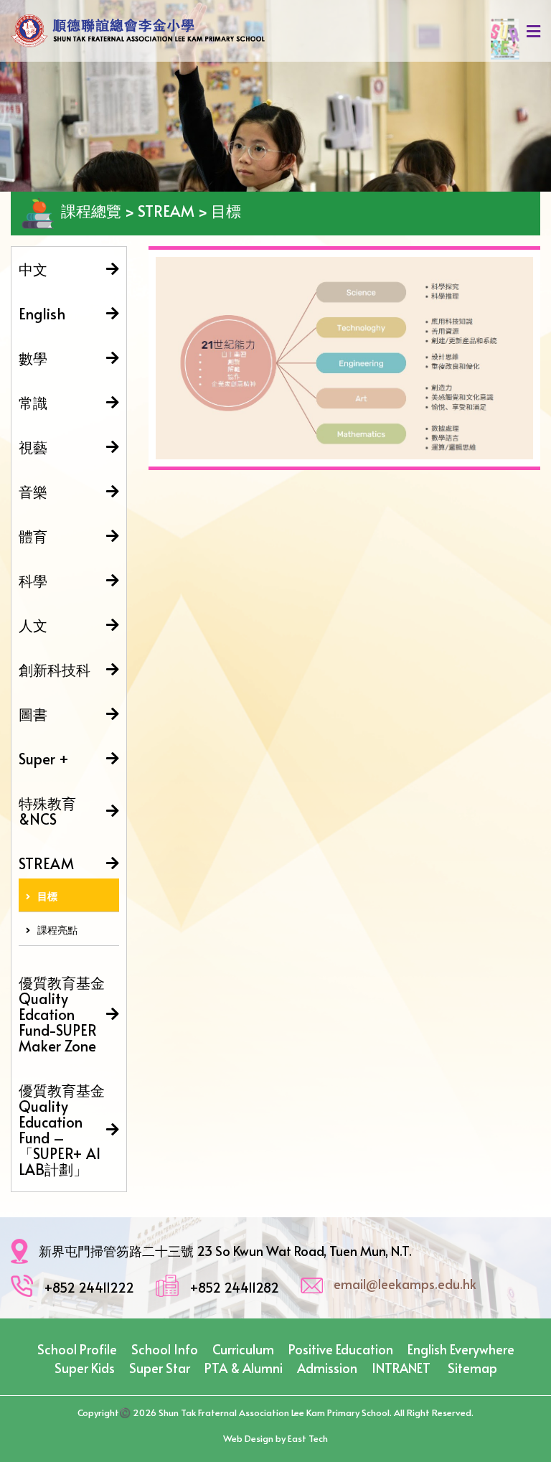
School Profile (77, 1349)
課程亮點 (57, 930)
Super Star (159, 1368)
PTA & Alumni (243, 1368)
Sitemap (472, 1368)
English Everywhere (461, 1349)
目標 (47, 896)
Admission (327, 1368)
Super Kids (85, 1368)
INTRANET (401, 1368)
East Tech (308, 1438)
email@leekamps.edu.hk (405, 1284)
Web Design (248, 1438)
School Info (164, 1349)
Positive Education (340, 1349)
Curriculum (243, 1349)
